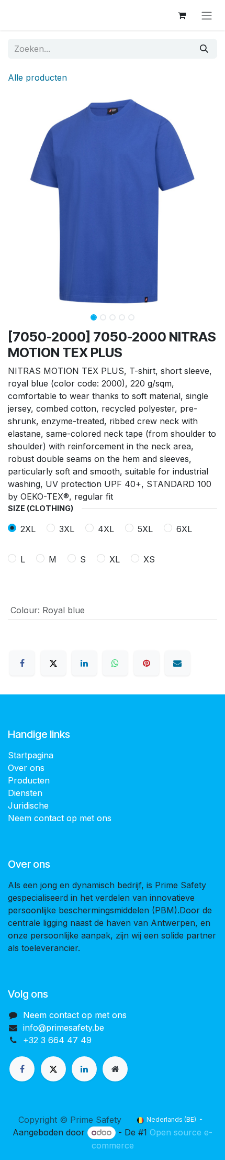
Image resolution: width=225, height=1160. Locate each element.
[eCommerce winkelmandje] (181, 15)
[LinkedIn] (84, 663)
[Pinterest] (146, 663)
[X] (53, 663)
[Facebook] (22, 663)
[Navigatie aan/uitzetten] (206, 15)
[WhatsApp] (115, 663)
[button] (18, 201)
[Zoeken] (204, 49)
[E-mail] (177, 663)
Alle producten (37, 77)
